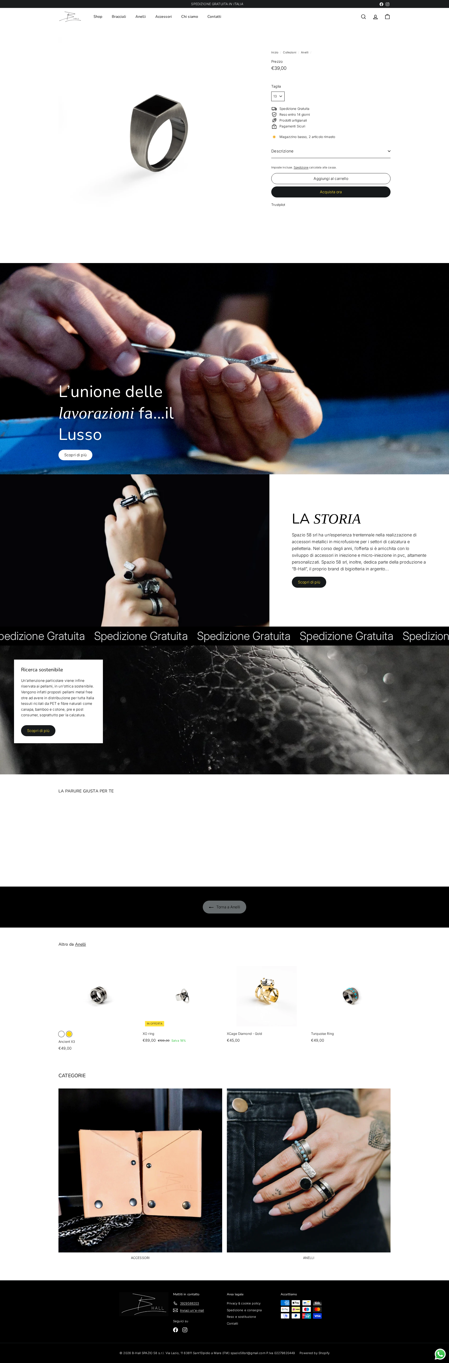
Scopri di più (309, 582)
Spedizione (301, 167)
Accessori (163, 16)
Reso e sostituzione (241, 1316)
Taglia (276, 86)
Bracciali (119, 16)
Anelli (140, 16)
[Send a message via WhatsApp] (440, 1354)
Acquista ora (331, 191)
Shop (98, 16)
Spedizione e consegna (244, 1310)
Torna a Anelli (227, 907)
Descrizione (282, 151)
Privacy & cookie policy (244, 1303)
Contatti (214, 16)
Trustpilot (278, 205)
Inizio (275, 52)
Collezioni (290, 52)
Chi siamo (189, 16)
